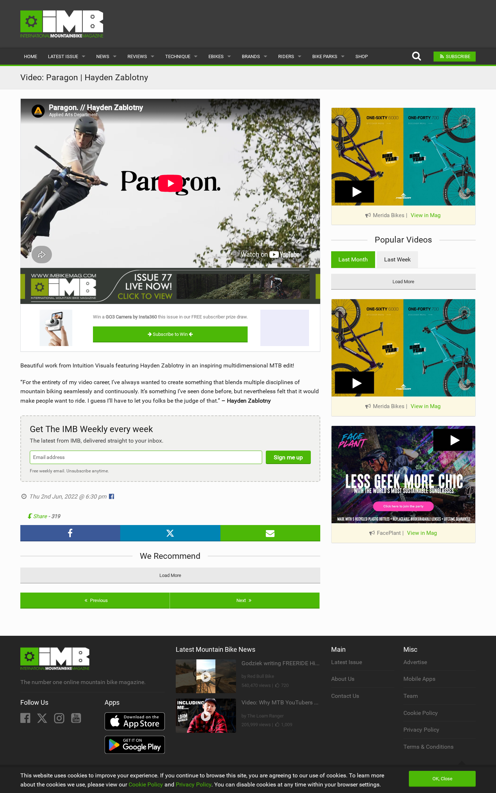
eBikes (216, 56)
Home (30, 56)
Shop (361, 56)
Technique (177, 56)
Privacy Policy (421, 729)
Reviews (137, 56)
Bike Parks (324, 56)
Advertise (415, 662)
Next (241, 600)
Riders (286, 56)
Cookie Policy (420, 712)
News (102, 56)
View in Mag (425, 215)
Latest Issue (63, 56)
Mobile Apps (419, 678)
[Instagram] (60, 720)
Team (410, 695)
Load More (170, 575)
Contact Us (345, 695)
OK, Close (442, 778)
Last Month (353, 259)
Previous (98, 600)
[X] (43, 720)
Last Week (397, 259)
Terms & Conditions (428, 746)
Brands (251, 56)
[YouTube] (76, 720)
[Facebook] (26, 720)
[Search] (416, 56)
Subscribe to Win (170, 334)
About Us (342, 678)
